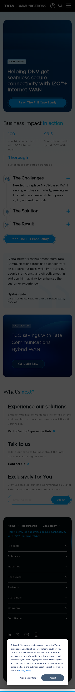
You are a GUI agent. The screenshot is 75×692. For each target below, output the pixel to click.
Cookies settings (29, 677)
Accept (53, 677)
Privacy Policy (24, 670)
